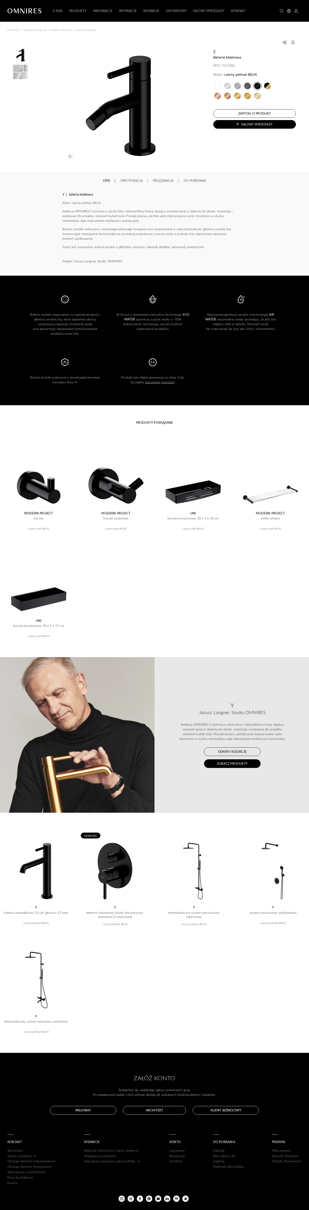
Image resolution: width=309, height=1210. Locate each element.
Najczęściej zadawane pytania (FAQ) (109, 1161)
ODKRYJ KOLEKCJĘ (232, 751)
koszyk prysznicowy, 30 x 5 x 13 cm (193, 518)
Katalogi (219, 1150)
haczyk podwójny (115, 518)
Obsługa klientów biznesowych (29, 1166)
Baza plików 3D (224, 1156)
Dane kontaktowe (20, 1177)
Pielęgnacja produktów (100, 1156)
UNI (193, 513)
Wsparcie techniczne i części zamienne (111, 1150)
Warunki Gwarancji (285, 1156)
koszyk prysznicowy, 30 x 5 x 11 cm (38, 626)
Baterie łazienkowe (35, 30)
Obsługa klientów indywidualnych (31, 1161)
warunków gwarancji (160, 382)
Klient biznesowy (226, 1110)
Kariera (12, 1183)
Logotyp (218, 1161)
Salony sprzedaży (257, 124)
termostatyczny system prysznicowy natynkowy (194, 915)
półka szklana (270, 518)
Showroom (15, 1150)
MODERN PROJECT (38, 513)
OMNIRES (13, 30)
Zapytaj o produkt (254, 113)
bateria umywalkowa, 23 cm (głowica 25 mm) (36, 913)
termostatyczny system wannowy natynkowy (36, 1021)
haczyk (38, 518)
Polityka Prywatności (287, 1161)
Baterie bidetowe (61, 30)
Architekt (154, 1110)
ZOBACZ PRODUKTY (232, 763)
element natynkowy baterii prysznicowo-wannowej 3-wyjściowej (115, 915)
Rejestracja (177, 1156)
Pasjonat (83, 1110)
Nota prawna (281, 1150)
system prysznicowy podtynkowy (273, 913)
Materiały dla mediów (228, 1166)
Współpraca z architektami (26, 1172)
